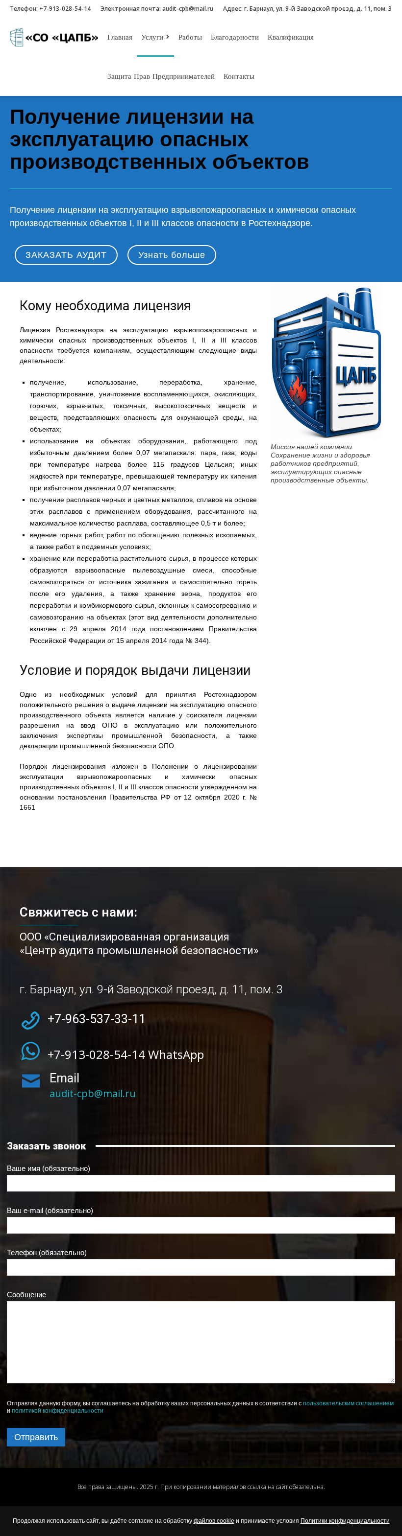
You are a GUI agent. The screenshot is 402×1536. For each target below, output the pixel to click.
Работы (190, 37)
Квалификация (291, 37)
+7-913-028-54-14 (65, 8)
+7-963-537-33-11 (97, 1019)
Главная (119, 37)
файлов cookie (214, 1520)
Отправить (36, 1437)
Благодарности (235, 37)
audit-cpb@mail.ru (187, 8)
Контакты (239, 76)
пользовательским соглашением (348, 1403)
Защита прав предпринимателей (161, 76)
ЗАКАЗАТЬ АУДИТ (66, 255)
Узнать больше (171, 255)
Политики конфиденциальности (345, 1520)
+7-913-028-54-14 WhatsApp (126, 1054)
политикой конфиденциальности (57, 1410)
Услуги (152, 37)
